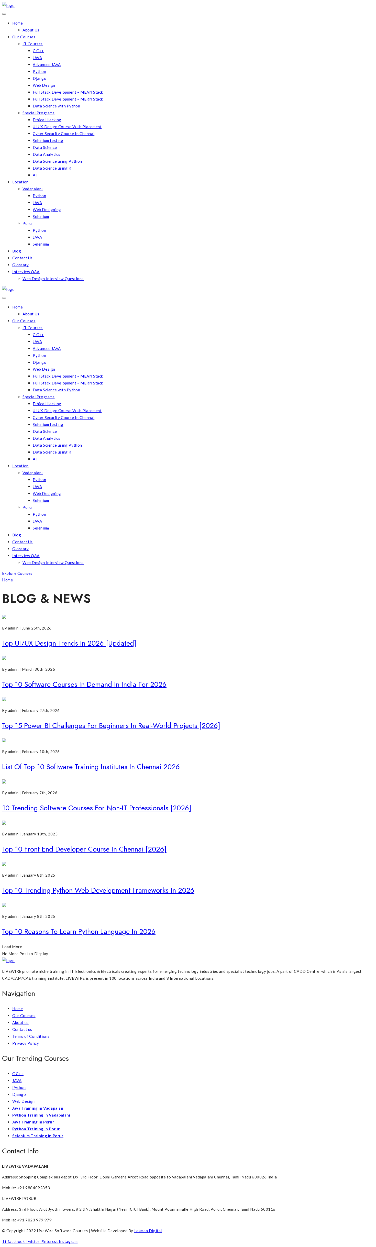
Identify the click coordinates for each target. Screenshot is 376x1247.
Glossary (20, 264)
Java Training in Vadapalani (38, 1108)
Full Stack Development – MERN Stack (68, 99)
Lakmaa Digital (148, 1230)
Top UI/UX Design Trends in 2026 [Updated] (69, 643)
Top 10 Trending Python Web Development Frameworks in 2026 (98, 890)
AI (35, 175)
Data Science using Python (57, 161)
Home (17, 23)
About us (20, 1022)
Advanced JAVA (47, 64)
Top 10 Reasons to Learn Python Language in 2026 (79, 931)
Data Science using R (52, 168)
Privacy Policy (25, 1043)
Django (40, 78)
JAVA (37, 57)
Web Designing (47, 209)
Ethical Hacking (47, 119)
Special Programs (39, 113)
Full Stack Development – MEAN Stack (68, 92)
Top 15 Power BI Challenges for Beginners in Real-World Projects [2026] (111, 725)
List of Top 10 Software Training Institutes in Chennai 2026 (91, 767)
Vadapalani (33, 188)
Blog (16, 251)
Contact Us (22, 258)
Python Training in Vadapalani (41, 1115)
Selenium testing (48, 140)
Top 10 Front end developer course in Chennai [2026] (84, 849)
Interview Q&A (26, 271)
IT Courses (33, 43)
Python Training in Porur (36, 1129)
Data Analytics (46, 154)
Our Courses (24, 37)
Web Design (44, 85)
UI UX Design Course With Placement (67, 126)
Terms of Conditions (30, 1036)
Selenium (41, 216)
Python (39, 71)
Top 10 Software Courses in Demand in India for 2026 (84, 684)
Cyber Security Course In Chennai (63, 133)
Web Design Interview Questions (53, 278)
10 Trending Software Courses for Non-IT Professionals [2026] (96, 808)
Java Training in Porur (33, 1122)
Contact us (22, 1029)
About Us (31, 30)
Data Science (45, 147)
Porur (28, 223)
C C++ (38, 50)
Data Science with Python (56, 106)
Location (20, 182)
